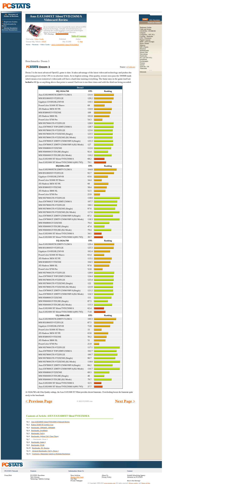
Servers (142, 65)
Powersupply (144, 61)
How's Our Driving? (133, 481)
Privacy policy (133, 483)
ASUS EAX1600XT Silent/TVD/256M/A (65, 44)
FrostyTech (8, 475)
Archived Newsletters (9, 30)
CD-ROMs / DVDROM (148, 31)
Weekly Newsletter (10, 28)
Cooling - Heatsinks (146, 36)
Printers (142, 63)
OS (148, 66)
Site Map (74, 479)
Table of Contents (78, 36)
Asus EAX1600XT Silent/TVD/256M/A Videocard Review (56, 18)
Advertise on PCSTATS (135, 477)
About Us (105, 475)
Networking (143, 54)
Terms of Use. (145, 483)
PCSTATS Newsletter (37, 475)
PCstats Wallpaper (76, 481)
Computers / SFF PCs (147, 34)
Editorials (143, 72)
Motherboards (144, 50)
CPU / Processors (145, 38)
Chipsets (143, 33)
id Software (130, 67)
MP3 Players (144, 47)
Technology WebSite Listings (40, 479)
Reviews (35, 44)
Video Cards (45, 44)
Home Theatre (144, 43)
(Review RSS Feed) (77, 477)
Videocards (143, 68)
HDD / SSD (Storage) (147, 42)
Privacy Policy (106, 477)
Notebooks (143, 56)
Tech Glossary (35, 477)
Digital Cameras (145, 40)
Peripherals (143, 59)
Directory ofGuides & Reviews (11, 15)
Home (28, 44)
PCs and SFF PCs (146, 58)
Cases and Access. (146, 29)
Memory (142, 45)
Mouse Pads (144, 52)
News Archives (75, 475)
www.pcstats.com (109, 483)
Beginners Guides (10, 22)
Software (143, 66)
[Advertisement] (111, 34)
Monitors (143, 49)
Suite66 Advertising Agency (136, 475)
